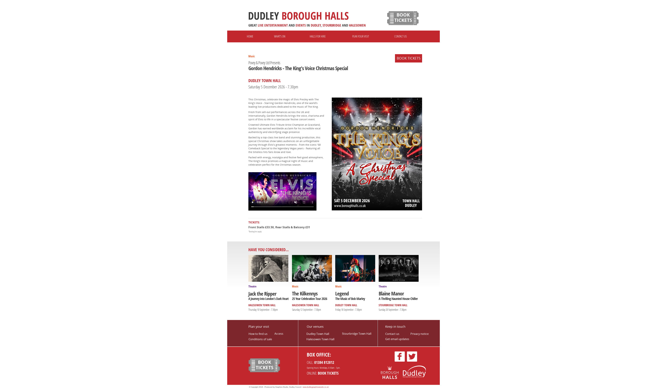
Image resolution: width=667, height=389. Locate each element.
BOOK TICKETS (409, 58)
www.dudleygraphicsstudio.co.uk (316, 387)
